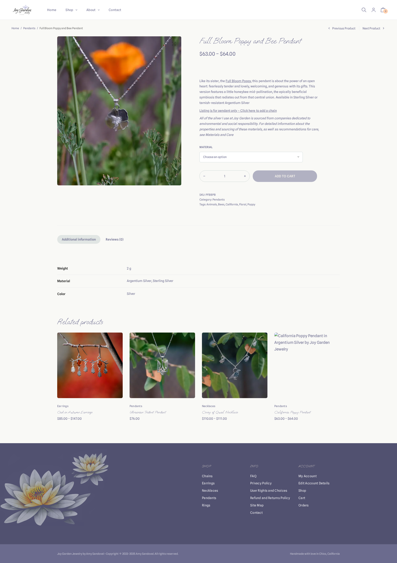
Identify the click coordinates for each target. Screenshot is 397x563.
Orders (303, 505)
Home (51, 10)
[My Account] (373, 10)
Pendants (29, 28)
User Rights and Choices (268, 490)
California (232, 204)
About (91, 10)
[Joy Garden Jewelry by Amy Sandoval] (21, 10)
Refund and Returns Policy (270, 498)
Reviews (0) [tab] (114, 239)
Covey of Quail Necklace (220, 412)
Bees (221, 204)
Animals (212, 204)
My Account (307, 476)
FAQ (253, 476)
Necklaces (208, 406)
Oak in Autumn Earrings (74, 412)
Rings (206, 505)
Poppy (251, 204)
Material (206, 147)
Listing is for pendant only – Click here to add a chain (238, 110)
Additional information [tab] (79, 239)
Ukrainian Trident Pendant (148, 412)
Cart (301, 498)
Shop (69, 10)
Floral (242, 204)
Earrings (62, 406)
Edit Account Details (314, 483)
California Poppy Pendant (292, 412)
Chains (207, 476)
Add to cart (285, 176)
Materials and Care (219, 135)
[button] (174, 43)
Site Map (257, 505)
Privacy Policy (261, 483)
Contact (115, 10)
